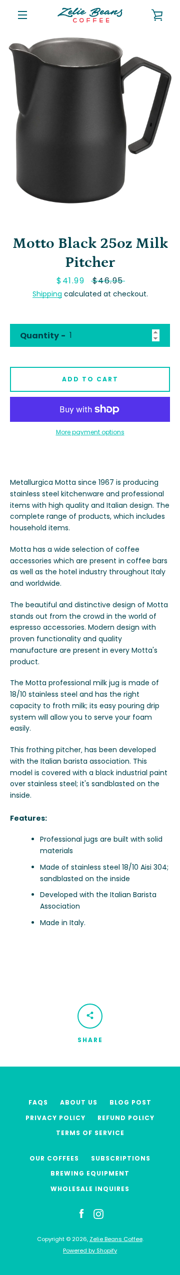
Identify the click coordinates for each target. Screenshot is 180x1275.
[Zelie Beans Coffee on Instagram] (99, 1214)
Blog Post (131, 1102)
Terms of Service (90, 1133)
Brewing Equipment (90, 1173)
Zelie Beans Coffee (116, 1239)
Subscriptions (120, 1158)
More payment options (90, 432)
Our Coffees (54, 1158)
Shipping (47, 294)
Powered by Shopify (90, 1251)
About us (79, 1102)
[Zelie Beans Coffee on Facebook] (81, 1214)
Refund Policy (126, 1118)
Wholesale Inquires (90, 1189)
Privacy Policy (56, 1118)
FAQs (38, 1102)
